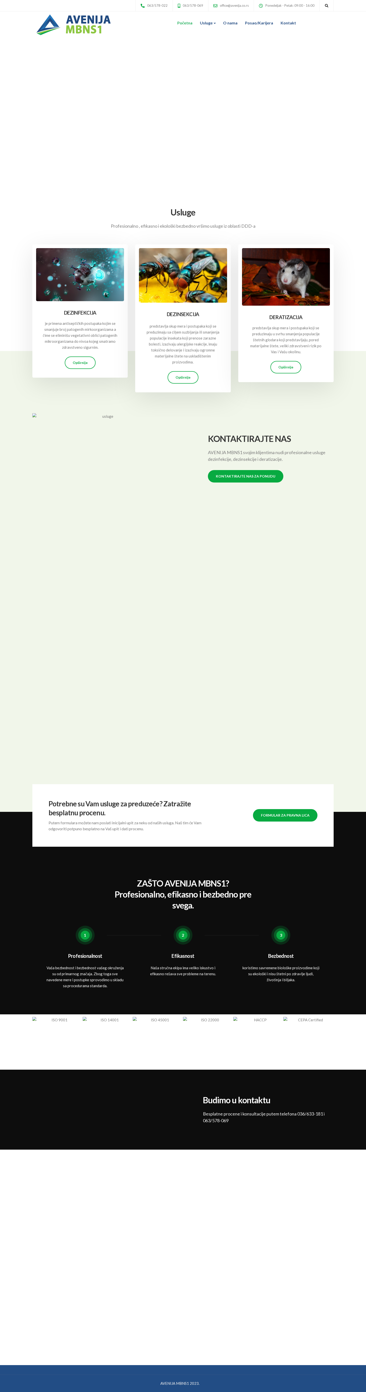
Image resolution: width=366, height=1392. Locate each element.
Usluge (206, 22)
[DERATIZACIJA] (286, 274)
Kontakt (288, 22)
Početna (184, 22)
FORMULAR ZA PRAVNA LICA (285, 815)
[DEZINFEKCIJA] (80, 272)
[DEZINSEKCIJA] (183, 273)
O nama (230, 22)
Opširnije (80, 362)
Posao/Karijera (259, 22)
